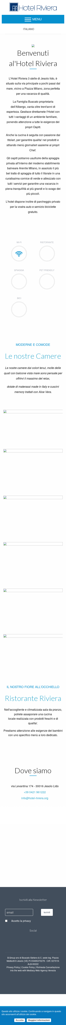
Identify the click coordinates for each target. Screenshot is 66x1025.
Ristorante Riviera (33, 698)
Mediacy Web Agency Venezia (41, 970)
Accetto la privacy (21, 921)
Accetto (20, 1020)
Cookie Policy (28, 967)
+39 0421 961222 (35, 792)
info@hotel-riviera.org (34, 798)
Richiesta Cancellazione (48, 967)
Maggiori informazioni (39, 1020)
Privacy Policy (13, 967)
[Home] (33, 6)
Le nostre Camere (33, 355)
